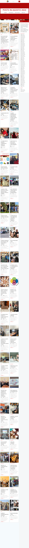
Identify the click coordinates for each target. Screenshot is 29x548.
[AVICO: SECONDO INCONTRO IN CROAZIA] (4, 433)
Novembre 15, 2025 (15, 93)
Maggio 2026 (22, 34)
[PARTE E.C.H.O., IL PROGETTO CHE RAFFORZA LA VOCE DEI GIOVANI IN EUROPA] (4, 79)
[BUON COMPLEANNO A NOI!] (14, 232)
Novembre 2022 (22, 64)
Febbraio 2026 (22, 35)
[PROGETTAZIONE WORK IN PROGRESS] (4, 158)
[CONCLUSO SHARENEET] (14, 433)
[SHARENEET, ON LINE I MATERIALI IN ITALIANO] (14, 408)
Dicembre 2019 (22, 81)
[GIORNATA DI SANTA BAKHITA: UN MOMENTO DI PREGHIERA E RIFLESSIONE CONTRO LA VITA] (4, 330)
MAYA (1, 61)
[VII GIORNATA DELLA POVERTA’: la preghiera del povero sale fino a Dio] (4, 306)
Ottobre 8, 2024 (5, 445)
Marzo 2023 (22, 60)
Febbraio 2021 (22, 77)
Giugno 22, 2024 (15, 493)
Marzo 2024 (22, 51)
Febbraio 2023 (22, 61)
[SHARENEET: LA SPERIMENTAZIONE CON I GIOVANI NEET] (14, 481)
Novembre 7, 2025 (6, 115)
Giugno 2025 (22, 40)
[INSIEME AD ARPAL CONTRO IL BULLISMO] (4, 207)
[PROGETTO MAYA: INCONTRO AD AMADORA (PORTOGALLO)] (14, 330)
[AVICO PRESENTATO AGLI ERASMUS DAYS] (14, 382)
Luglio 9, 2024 (3, 494)
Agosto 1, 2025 (14, 169)
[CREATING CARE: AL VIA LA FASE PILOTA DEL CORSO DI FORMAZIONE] (14, 457)
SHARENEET (11, 414)
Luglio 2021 (22, 74)
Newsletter (23, 12)
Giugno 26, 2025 (5, 245)
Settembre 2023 (22, 56)
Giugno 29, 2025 (15, 221)
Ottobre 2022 (22, 65)
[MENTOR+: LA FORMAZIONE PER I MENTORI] (4, 457)
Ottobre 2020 (22, 78)
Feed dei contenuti (23, 89)
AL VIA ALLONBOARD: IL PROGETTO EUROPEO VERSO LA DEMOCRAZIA (24, 29)
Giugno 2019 (22, 83)
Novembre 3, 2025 (15, 121)
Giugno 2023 (22, 58)
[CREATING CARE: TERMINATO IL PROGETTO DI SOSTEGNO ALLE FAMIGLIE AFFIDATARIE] (4, 382)
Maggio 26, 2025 (5, 269)
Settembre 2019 (22, 82)
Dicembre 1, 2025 (5, 93)
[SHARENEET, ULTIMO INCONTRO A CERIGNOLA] (4, 481)
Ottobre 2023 (22, 55)
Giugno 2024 (22, 48)
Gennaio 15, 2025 (15, 368)
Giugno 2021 (22, 75)
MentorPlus (2, 414)
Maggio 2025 (22, 41)
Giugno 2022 (22, 67)
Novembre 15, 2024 (6, 397)
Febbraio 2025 (22, 43)
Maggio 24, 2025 (15, 269)
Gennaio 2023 (22, 62)
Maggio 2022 (22, 68)
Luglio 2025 (22, 39)
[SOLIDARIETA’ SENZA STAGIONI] (14, 158)
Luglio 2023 (22, 57)
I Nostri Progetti (11, 12)
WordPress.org (22, 91)
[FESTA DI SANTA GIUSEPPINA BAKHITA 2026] (14, 54)
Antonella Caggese (13, 66)
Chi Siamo (5, 12)
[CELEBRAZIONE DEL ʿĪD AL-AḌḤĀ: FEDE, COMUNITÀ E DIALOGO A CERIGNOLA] (14, 207)
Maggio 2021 (22, 76)
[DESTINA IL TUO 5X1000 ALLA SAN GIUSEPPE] (14, 281)
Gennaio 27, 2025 (5, 370)
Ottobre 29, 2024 (15, 392)
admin (2, 43)
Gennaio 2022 (22, 71)
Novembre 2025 (22, 37)
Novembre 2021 (22, 72)
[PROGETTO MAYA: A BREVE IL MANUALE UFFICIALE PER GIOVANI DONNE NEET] (4, 281)
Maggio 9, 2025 (14, 293)
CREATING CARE (3, 388)
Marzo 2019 (22, 85)
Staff (1, 34)
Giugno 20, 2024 (5, 516)
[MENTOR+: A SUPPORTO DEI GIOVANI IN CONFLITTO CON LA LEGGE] (4, 408)
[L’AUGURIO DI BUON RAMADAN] (14, 306)
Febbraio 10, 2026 (6, 65)
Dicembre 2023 (22, 53)
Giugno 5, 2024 (14, 515)
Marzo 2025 (22, 42)
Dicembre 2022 (22, 63)
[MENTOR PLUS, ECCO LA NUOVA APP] (14, 357)
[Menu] (23, 1)
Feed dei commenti (23, 90)
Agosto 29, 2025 (12, 146)
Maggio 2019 (22, 84)
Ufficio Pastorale (17, 12)
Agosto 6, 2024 (14, 444)
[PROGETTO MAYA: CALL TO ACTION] (4, 54)
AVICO (11, 187)
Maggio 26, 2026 (5, 43)
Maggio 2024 (22, 49)
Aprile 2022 (22, 69)
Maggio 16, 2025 (5, 295)
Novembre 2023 (22, 54)
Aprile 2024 (22, 50)
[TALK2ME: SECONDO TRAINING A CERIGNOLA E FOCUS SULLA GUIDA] (4, 357)
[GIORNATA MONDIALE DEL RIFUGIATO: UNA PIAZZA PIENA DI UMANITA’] (4, 232)
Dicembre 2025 (22, 36)
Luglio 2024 (22, 47)
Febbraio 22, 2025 (15, 343)
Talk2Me (11, 111)
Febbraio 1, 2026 (12, 67)
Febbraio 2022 (22, 70)
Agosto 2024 (22, 46)
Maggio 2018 (22, 86)
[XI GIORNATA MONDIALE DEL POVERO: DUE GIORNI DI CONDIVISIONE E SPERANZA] (14, 79)
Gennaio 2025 (22, 44)
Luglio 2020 (22, 79)
